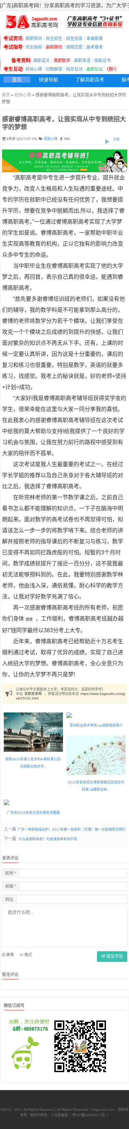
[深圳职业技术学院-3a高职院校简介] (96, 715)
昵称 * (10, 873)
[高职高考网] (31, 26)
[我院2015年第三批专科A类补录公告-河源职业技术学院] (33, 732)
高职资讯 (33, 38)
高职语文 (41, 60)
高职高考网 (33, 694)
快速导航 (48, 79)
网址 (9, 899)
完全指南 (33, 47)
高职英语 (82, 60)
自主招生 (54, 38)
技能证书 (102, 60)
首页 (17, 79)
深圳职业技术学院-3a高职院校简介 (96, 725)
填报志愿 (74, 47)
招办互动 (74, 69)
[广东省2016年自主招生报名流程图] (33, 802)
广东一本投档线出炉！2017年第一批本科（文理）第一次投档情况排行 (72, 829)
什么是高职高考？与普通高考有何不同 (48, 839)
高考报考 (94, 47)
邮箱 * (10, 886)
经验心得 (33, 69)
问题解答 (54, 69)
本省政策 (94, 38)
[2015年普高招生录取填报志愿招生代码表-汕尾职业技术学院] (96, 755)
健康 (29, 619)
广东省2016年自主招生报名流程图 (33, 812)
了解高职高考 (89, 79)
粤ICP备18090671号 (88, 1115)
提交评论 (114, 956)
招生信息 (74, 38)
